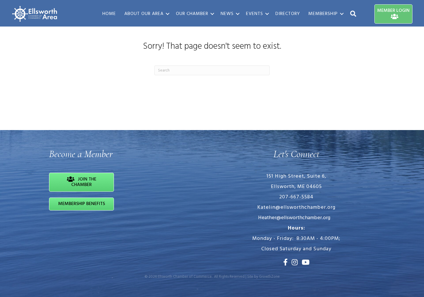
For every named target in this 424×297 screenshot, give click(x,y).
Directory (287, 14)
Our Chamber (192, 14)
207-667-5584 (296, 197)
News (227, 14)
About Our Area (144, 14)
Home (109, 14)
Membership (323, 14)
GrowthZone (269, 277)
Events (254, 14)
